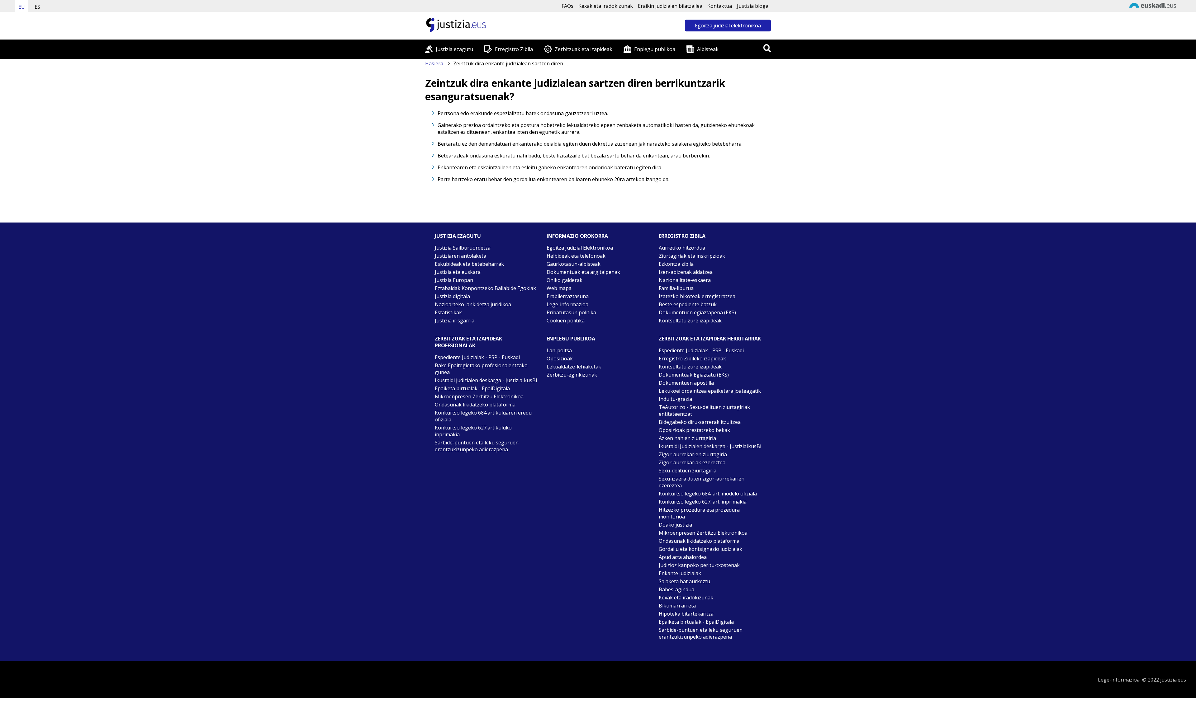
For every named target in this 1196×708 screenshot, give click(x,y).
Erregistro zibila (682, 235)
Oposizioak (560, 358)
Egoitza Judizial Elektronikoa (580, 247)
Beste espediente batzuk (688, 304)
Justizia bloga (752, 5)
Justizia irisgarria (454, 320)
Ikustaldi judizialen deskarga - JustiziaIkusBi (486, 380)
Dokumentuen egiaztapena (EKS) (697, 312)
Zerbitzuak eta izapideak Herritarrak (710, 338)
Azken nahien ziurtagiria (687, 438)
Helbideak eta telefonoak (576, 255)
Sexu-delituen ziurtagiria (687, 470)
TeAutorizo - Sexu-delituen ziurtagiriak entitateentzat (704, 410)
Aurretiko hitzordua (682, 247)
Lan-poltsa (559, 350)
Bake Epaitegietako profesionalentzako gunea (481, 369)
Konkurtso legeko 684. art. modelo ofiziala (708, 493)
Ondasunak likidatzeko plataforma (475, 404)
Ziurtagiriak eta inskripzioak (692, 255)
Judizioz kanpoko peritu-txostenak (699, 565)
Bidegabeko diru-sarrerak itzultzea (700, 422)
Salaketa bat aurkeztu (684, 581)
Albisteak (708, 49)
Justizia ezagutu (454, 49)
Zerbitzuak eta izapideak (583, 49)
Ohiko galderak (564, 280)
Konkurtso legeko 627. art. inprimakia (703, 501)
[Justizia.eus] (456, 31)
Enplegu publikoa (654, 49)
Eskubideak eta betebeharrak (469, 263)
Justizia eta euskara (458, 272)
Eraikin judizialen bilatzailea (670, 5)
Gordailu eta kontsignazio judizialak (700, 549)
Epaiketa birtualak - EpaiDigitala (472, 388)
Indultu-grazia (675, 399)
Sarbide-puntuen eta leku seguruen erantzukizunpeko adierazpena (477, 446)
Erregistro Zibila (514, 49)
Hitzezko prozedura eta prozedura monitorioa (699, 513)
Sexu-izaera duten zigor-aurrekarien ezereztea (701, 482)
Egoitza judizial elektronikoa (728, 25)
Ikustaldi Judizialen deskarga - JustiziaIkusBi (710, 446)
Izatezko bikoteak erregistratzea (697, 296)
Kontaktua (719, 5)
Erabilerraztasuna (568, 296)
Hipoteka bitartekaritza (686, 613)
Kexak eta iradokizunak (605, 5)
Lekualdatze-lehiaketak (574, 366)
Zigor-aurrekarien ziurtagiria (693, 454)
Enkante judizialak (680, 573)
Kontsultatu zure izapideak (690, 320)
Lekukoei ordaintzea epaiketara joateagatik (710, 390)
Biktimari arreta (677, 605)
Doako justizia (675, 524)
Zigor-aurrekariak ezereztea (692, 462)
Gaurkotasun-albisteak (573, 263)
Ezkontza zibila (676, 263)
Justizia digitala (452, 296)
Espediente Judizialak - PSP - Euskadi (477, 357)
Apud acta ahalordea (683, 557)
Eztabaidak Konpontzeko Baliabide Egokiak (485, 288)
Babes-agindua (676, 589)
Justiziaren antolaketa (460, 255)
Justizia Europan (454, 280)
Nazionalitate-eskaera (685, 280)
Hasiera (434, 63)
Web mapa (559, 288)
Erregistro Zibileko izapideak (692, 358)
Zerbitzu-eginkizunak (572, 374)
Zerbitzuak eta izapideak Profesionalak (468, 342)
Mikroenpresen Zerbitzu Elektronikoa (479, 396)
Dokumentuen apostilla (686, 382)
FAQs (567, 5)
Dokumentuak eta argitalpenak (583, 272)
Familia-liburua (676, 288)
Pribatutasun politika (571, 312)
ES (37, 6)
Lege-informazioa (567, 304)
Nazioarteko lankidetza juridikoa (473, 304)
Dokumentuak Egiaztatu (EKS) (694, 374)
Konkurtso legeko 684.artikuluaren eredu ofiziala (483, 416)
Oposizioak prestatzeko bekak (694, 430)
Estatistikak (448, 312)
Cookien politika (566, 320)
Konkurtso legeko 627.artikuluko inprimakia (473, 431)
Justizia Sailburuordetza (463, 247)
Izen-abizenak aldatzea (686, 272)
